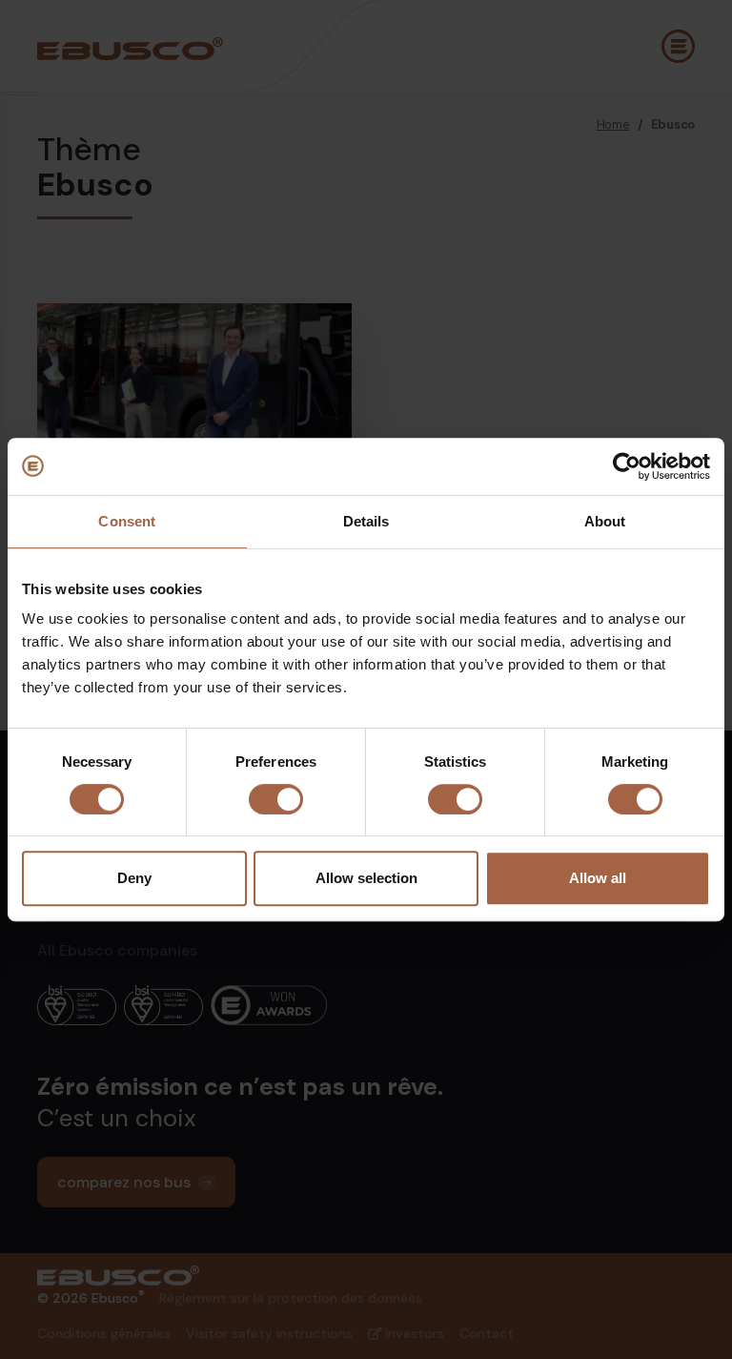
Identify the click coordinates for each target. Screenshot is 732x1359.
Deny (134, 878)
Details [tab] (366, 521)
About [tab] (605, 521)
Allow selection (366, 878)
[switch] (276, 799)
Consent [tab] (126, 521)
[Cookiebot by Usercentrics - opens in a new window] (626, 466)
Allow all (597, 878)
